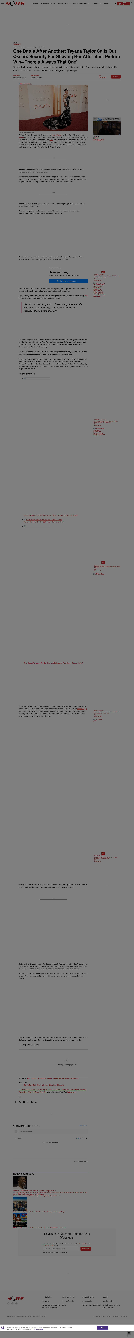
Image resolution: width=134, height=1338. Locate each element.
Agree (102, 1327)
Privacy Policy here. (37, 1329)
